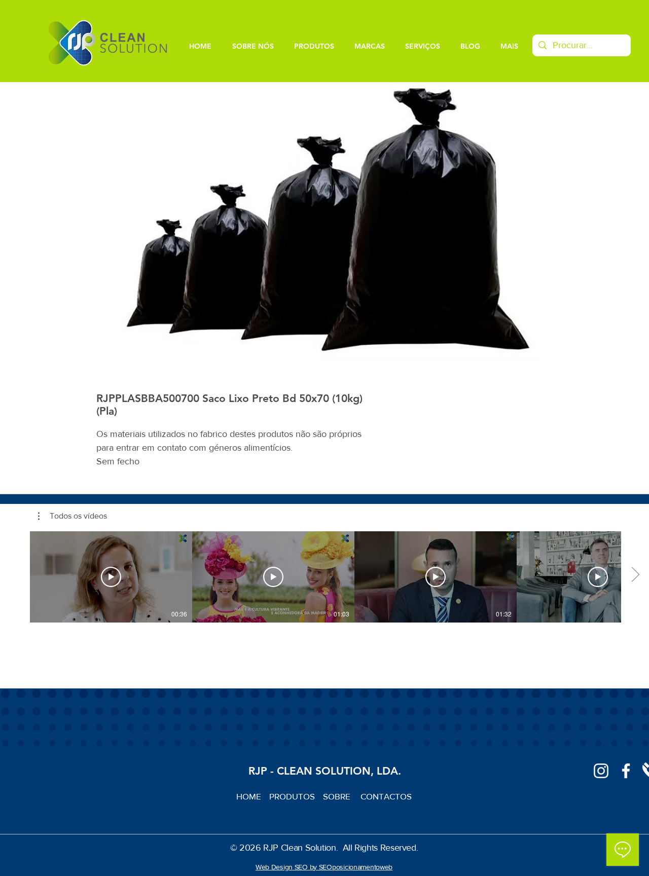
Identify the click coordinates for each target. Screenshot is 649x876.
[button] (72, 516)
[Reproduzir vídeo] (111, 577)
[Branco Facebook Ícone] (626, 771)
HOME (252, 796)
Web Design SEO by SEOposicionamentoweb (324, 867)
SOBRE (337, 796)
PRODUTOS (296, 796)
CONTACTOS (386, 796)
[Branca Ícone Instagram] (601, 771)
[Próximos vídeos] (635, 574)
